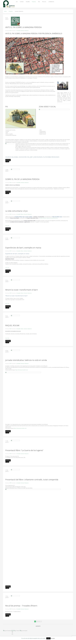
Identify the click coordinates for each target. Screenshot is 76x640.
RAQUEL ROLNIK (12, 325)
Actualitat (28, 1)
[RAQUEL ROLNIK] (15, 319)
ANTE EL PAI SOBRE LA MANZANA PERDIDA (23, 27)
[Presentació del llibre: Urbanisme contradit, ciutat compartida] (15, 473)
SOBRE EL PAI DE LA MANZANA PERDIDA (22, 179)
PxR (10, 30)
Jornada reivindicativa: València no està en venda (26, 360)
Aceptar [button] (48, 638)
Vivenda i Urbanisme (25, 30)
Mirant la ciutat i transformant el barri (21, 289)
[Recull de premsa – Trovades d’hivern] (15, 599)
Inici (17, 1)
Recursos (44, 1)
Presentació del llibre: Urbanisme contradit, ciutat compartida (31, 479)
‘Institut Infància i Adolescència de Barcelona (49, 218)
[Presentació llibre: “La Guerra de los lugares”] (15, 444)
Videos (22, 214)
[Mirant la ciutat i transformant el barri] (15, 283)
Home (5, 11)
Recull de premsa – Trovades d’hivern (21, 605)
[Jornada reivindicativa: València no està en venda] (15, 354)
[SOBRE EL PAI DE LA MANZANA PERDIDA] (15, 173)
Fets (39, 1)
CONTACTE (38, 626)
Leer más (8, 160)
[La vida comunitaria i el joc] (15, 204)
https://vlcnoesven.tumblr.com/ (21, 370)
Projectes (34, 1)
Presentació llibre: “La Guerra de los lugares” (24, 450)
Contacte (22, 1)
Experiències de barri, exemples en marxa (23, 247)
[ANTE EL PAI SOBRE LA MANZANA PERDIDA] (15, 21)
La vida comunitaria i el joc (16, 211)
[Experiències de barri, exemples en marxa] (15, 241)
